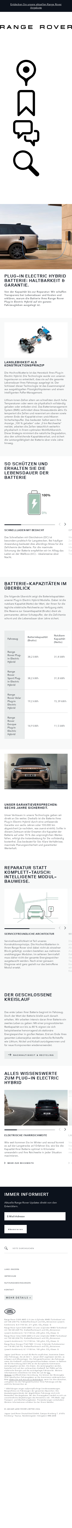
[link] (36, 45)
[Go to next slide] (65, 524)
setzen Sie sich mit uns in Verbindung (26, 1379)
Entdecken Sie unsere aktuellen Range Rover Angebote (36, 5)
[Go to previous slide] (59, 524)
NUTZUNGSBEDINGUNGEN (17, 1282)
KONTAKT (9, 1289)
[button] (36, 13)
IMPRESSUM (10, 1275)
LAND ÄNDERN (11, 1269)
